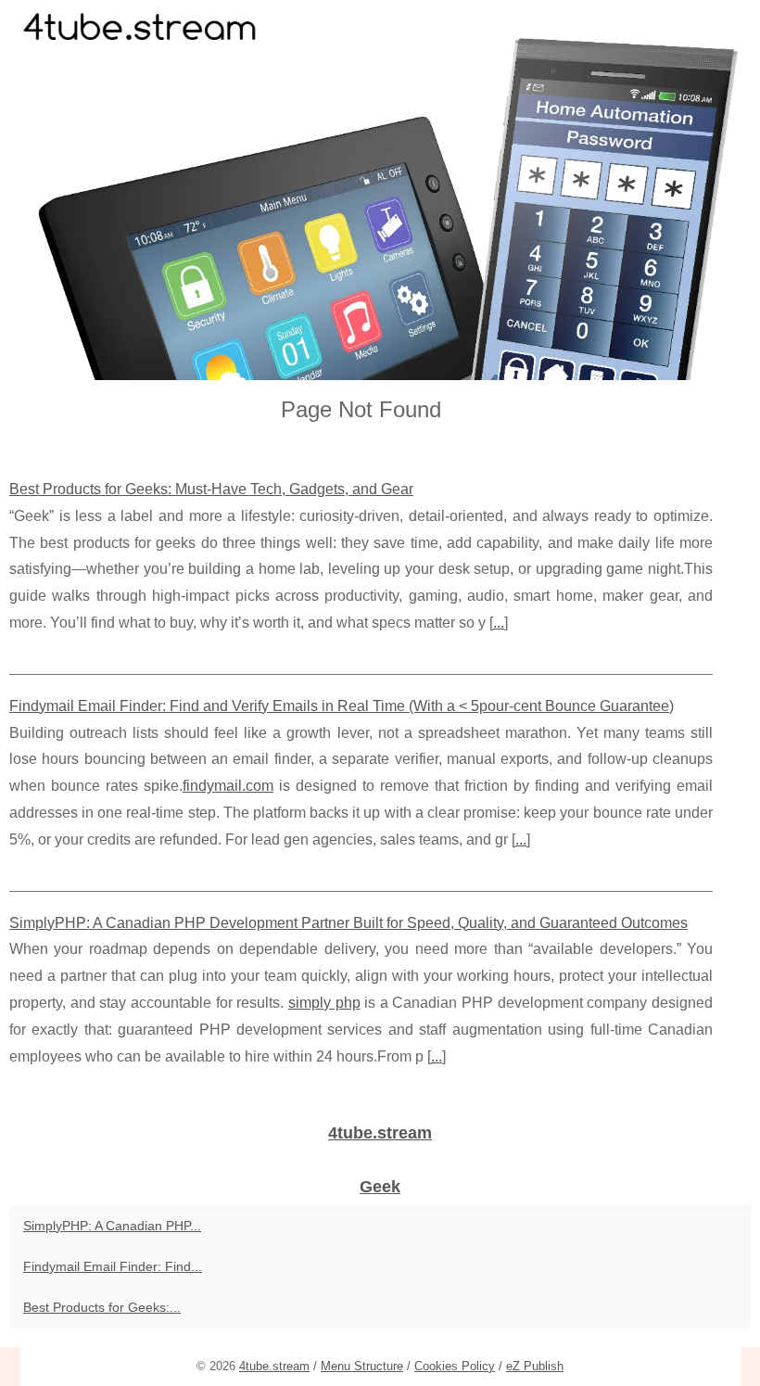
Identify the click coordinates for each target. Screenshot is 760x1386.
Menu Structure (362, 1366)
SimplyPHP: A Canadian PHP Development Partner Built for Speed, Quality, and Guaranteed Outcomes (348, 923)
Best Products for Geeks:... (102, 1307)
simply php (324, 1003)
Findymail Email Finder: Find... (112, 1266)
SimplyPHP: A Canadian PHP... (112, 1225)
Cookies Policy (454, 1366)
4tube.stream (274, 1366)
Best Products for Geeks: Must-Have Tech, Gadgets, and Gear (211, 489)
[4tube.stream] (380, 190)
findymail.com (228, 786)
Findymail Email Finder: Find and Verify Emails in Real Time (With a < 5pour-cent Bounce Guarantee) (341, 706)
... (498, 622)
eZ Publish (535, 1366)
